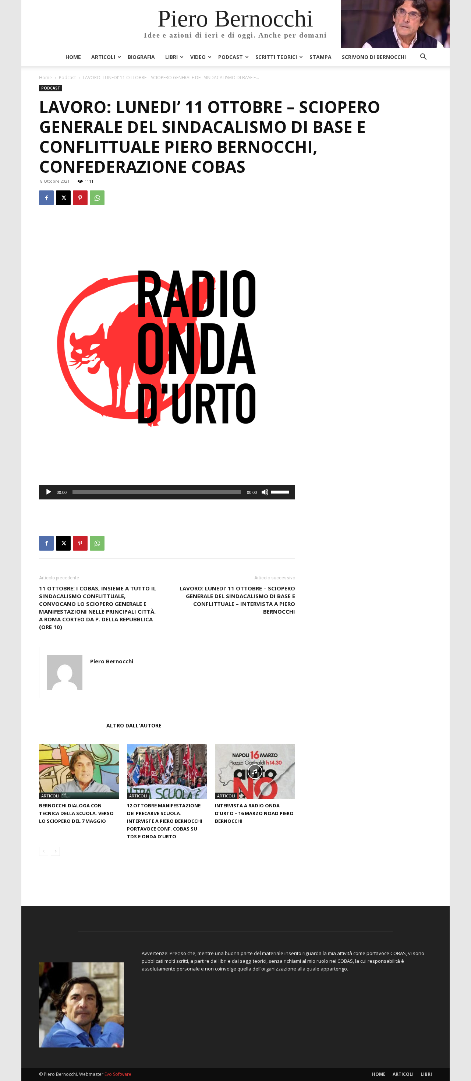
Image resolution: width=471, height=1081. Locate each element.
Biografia (141, 56)
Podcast (230, 56)
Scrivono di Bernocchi (374, 56)
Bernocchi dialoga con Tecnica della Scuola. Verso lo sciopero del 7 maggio (76, 813)
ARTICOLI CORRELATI (70, 725)
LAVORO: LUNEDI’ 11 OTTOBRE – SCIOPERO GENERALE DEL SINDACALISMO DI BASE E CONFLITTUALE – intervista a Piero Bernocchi (237, 600)
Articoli (103, 56)
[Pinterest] (80, 197)
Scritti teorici (276, 56)
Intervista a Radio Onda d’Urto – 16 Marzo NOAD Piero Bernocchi (254, 813)
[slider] (281, 491)
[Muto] (265, 492)
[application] (167, 492)
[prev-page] (43, 851)
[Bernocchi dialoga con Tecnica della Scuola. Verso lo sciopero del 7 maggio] (79, 771)
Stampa (320, 56)
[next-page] (55, 851)
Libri (171, 56)
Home (73, 56)
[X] (63, 197)
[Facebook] (46, 197)
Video (198, 56)
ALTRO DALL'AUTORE (134, 725)
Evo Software (118, 1074)
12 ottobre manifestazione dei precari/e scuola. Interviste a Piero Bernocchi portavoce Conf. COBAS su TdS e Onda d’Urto (164, 821)
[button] (423, 57)
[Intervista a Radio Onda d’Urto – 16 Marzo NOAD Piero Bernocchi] (255, 771)
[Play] (48, 492)
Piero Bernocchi (111, 661)
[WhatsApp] (97, 197)
